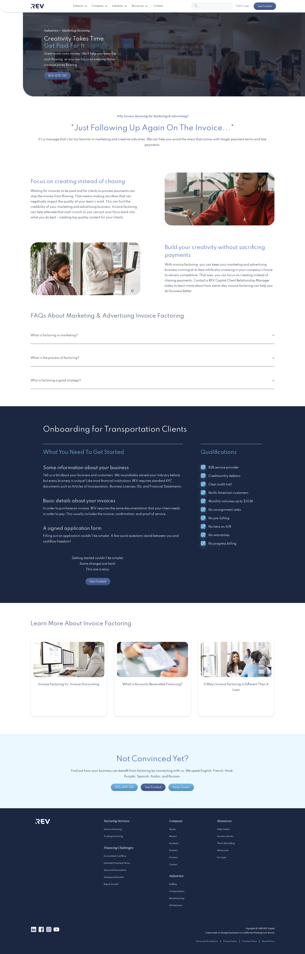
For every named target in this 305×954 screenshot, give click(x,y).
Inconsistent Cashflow (115, 856)
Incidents (173, 843)
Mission (173, 836)
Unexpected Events (114, 877)
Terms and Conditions (207, 941)
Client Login (242, 6)
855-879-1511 (57, 75)
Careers (173, 858)
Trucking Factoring (113, 836)
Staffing (173, 884)
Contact (173, 865)
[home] (37, 6)
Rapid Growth (111, 884)
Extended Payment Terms (117, 863)
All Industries (175, 905)
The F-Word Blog (226, 843)
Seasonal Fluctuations (115, 870)
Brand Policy (268, 941)
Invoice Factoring (113, 829)
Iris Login (221, 858)
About (172, 829)
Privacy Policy (230, 941)
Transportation (176, 891)
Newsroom (223, 850)
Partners (173, 850)
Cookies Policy (249, 941)
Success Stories (225, 836)
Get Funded (265, 6)
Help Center (181, 787)
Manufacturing (176, 898)
